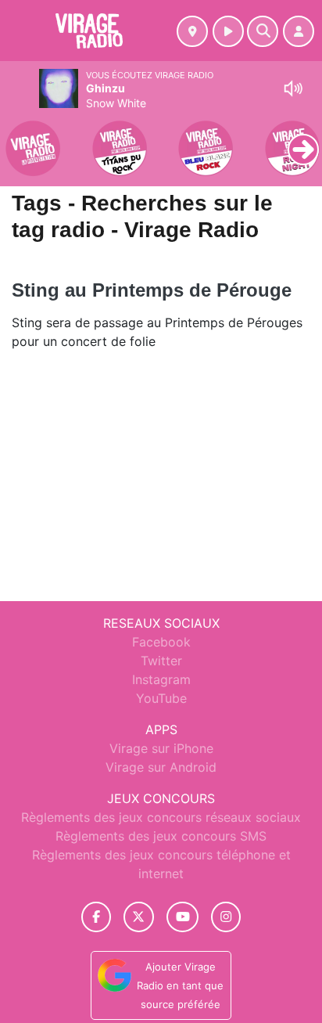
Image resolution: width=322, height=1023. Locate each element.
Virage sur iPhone (161, 748)
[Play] (20, 137)
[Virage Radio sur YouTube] (182, 917)
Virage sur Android (161, 767)
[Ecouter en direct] (228, 31)
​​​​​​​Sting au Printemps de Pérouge (152, 290)
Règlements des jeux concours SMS (161, 836)
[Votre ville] (192, 31)
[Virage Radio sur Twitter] (138, 917)
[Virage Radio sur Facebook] (96, 917)
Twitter (161, 660)
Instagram (161, 679)
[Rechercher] (262, 31)
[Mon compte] (298, 31)
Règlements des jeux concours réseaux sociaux (161, 817)
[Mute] (293, 88)
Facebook (161, 642)
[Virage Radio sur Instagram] (226, 917)
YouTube (161, 698)
